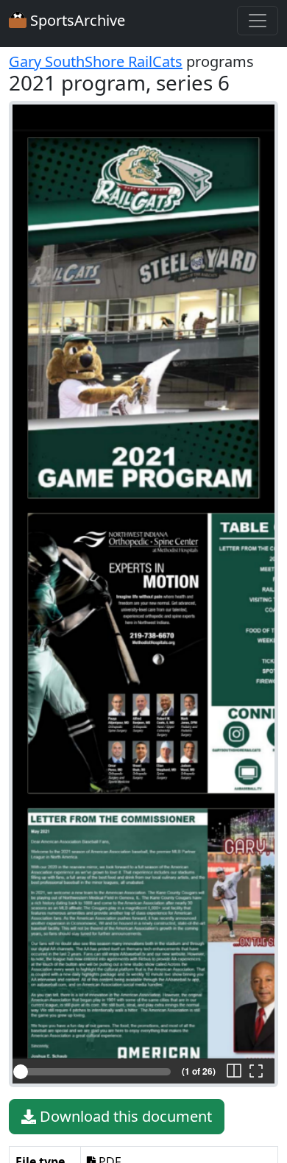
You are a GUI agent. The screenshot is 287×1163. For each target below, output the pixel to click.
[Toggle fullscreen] (256, 1072)
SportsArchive (75, 20)
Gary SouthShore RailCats (96, 61)
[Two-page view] (234, 1072)
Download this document (124, 1116)
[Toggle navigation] (257, 20)
